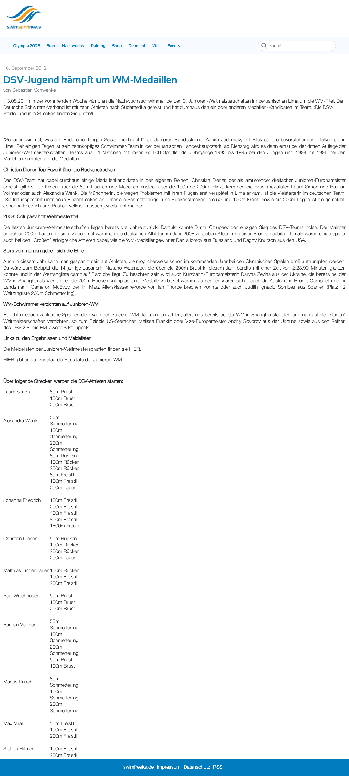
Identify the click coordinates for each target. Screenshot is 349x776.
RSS (217, 767)
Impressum (168, 767)
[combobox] (297, 46)
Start (51, 45)
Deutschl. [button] (137, 45)
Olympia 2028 (26, 45)
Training (98, 45)
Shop (117, 45)
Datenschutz (197, 767)
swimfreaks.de (138, 767)
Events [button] (173, 45)
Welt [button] (156, 45)
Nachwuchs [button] (73, 45)
